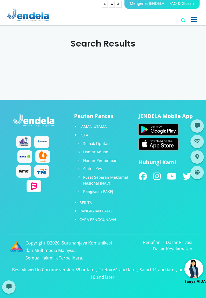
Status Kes (92, 168)
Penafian (152, 242)
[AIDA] (194, 268)
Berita (85, 202)
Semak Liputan (96, 143)
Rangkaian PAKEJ (98, 191)
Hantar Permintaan (100, 160)
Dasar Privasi (179, 242)
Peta (83, 134)
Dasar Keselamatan (172, 249)
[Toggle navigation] (194, 19)
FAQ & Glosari (182, 3)
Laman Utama (93, 126)
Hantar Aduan (95, 151)
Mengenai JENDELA (147, 3)
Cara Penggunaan (97, 219)
